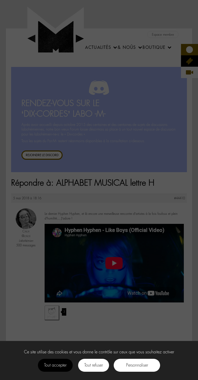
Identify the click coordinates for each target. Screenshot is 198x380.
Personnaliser (137, 365)
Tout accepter (55, 365)
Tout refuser (93, 365)
